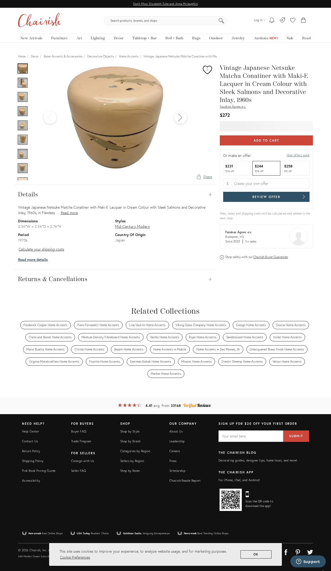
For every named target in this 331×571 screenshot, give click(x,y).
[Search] (221, 20)
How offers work (298, 155)
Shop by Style (130, 431)
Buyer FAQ (78, 431)
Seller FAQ (78, 471)
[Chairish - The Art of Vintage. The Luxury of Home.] (39, 20)
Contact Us (30, 441)
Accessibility (31, 480)
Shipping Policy (32, 461)
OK (256, 554)
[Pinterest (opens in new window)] (298, 551)
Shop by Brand (130, 441)
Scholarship (177, 471)
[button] (293, 20)
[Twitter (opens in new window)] (310, 551)
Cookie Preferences (75, 557)
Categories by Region (135, 451)
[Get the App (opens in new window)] (231, 500)
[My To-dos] (272, 20)
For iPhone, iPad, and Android (239, 480)
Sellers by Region (132, 461)
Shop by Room (130, 471)
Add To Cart (266, 140)
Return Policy (31, 451)
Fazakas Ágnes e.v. (233, 106)
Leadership (177, 441)
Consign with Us (82, 461)
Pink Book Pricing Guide (38, 471)
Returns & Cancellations (115, 279)
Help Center (30, 431)
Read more (69, 212)
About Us (176, 431)
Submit (296, 436)
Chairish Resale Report (185, 480)
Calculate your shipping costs (41, 249)
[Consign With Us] (282, 20)
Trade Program (81, 441)
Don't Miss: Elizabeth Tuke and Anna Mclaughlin (165, 4)
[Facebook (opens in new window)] (286, 551)
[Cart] (303, 20)
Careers (174, 451)
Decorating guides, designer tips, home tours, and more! (258, 460)
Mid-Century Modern (132, 226)
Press (173, 461)
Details (115, 194)
